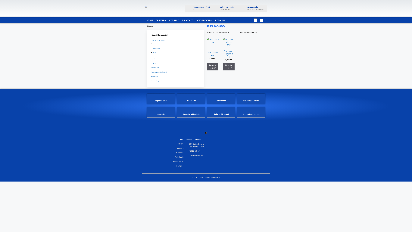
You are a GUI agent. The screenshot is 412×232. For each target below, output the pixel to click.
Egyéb (153, 59)
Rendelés (161, 20)
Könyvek (154, 63)
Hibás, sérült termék (221, 114)
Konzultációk (155, 68)
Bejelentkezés (204, 20)
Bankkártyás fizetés (251, 101)
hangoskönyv (157, 48)
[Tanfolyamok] (221, 97)
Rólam (149, 20)
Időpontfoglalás (161, 101)
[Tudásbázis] (191, 97)
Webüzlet (174, 20)
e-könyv (155, 44)
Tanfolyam (154, 76)
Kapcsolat (161, 114)
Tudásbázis (187, 20)
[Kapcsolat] (161, 110)
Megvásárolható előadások (159, 72)
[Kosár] (255, 20)
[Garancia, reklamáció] (191, 110)
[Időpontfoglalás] (161, 97)
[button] (261, 20)
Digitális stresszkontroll (158, 40)
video (154, 52)
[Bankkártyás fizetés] (251, 97)
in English (220, 20)
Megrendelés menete (251, 114)
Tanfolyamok (221, 101)
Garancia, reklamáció (191, 114)
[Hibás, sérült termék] (221, 110)
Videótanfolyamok (156, 81)
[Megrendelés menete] (251, 110)
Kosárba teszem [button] (212, 66)
